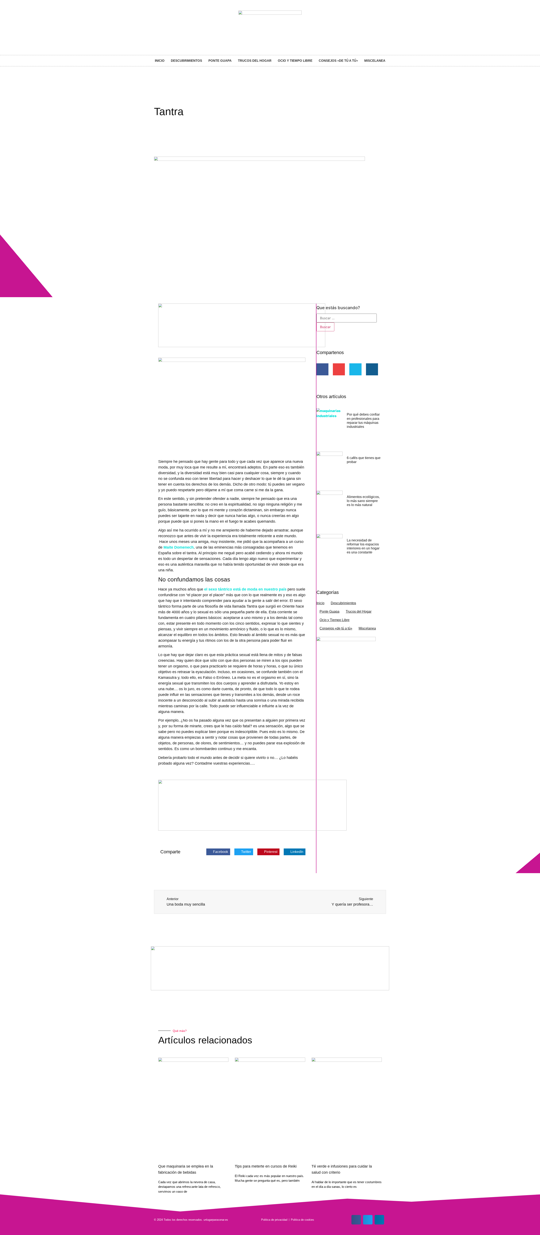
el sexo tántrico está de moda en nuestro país (245, 589)
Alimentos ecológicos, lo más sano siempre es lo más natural (363, 501)
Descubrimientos (186, 60)
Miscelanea (374, 60)
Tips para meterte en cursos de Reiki (266, 1166)
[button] (218, 851)
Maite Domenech (178, 547)
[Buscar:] (346, 318)
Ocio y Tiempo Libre (295, 60)
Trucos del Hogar (254, 60)
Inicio (160, 60)
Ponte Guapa (220, 60)
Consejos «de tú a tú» (338, 60)
